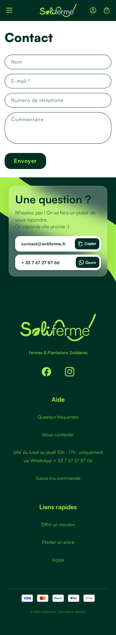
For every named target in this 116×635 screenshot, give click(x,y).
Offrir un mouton (58, 524)
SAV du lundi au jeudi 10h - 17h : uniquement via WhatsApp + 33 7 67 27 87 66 (58, 456)
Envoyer (25, 160)
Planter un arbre (58, 542)
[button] (9, 10)
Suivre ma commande (58, 478)
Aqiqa (58, 560)
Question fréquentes (58, 417)
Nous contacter (58, 435)
